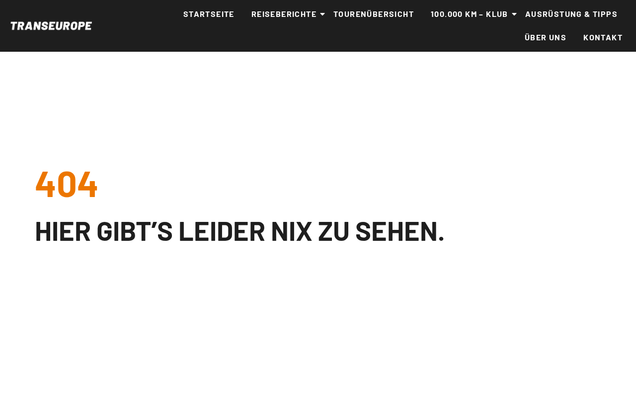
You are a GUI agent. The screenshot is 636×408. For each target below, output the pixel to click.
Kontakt (603, 37)
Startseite (209, 13)
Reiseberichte (284, 13)
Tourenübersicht (373, 13)
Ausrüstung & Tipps (571, 13)
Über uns (545, 37)
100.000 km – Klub (469, 13)
